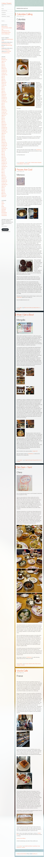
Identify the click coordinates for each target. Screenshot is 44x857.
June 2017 (3, 170)
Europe (3, 206)
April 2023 (3, 79)
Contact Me (4, 12)
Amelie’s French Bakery (21, 838)
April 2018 (3, 155)
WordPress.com (34, 853)
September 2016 (4, 184)
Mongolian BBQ (35, 460)
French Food (19, 847)
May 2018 (3, 154)
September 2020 (4, 113)
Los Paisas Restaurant (20, 163)
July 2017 (3, 169)
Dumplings (18, 664)
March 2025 (4, 58)
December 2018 (4, 143)
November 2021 (4, 98)
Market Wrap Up (4, 26)
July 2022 (3, 86)
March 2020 (4, 122)
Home (3, 8)
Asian (2, 204)
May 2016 (3, 190)
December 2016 (4, 180)
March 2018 (4, 157)
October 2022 (4, 85)
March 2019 (4, 140)
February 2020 (4, 124)
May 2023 (3, 77)
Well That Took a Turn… (6, 30)
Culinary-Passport (6, 3)
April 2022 (3, 91)
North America (4, 212)
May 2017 (3, 172)
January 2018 (4, 160)
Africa (21, 307)
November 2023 (4, 71)
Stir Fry (39, 460)
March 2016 (4, 193)
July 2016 (3, 187)
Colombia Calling (24, 14)
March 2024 (4, 67)
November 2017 (4, 163)
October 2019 (4, 130)
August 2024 (4, 61)
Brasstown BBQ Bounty (6, 33)
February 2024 (4, 68)
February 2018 (4, 158)
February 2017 (4, 176)
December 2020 (4, 110)
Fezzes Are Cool (24, 169)
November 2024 (4, 59)
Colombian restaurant (34, 162)
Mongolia (31, 460)
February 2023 (4, 82)
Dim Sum (39, 663)
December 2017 (4, 161)
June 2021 (3, 103)
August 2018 (4, 149)
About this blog (4, 10)
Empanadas (39, 162)
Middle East (4, 210)
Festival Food (4, 207)
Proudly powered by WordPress (21, 853)
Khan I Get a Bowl (25, 314)
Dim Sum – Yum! (24, 467)
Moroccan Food (27, 307)
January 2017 (4, 178)
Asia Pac (21, 460)
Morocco (38, 307)
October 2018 (4, 146)
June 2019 (3, 136)
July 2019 (3, 134)
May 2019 (3, 137)
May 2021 (3, 104)
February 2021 (4, 109)
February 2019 (4, 142)
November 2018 (4, 145)
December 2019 (4, 127)
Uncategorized (4, 215)
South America (22, 162)
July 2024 (3, 62)
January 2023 (4, 83)
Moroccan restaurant (33, 307)
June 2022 (3, 88)
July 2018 (3, 151)
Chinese (36, 663)
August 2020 (4, 115)
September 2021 (4, 101)
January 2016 (4, 196)
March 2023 (4, 80)
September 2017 (4, 166)
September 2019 (4, 131)
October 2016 (4, 183)
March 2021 (4, 107)
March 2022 (4, 92)
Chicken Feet (31, 663)
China (34, 663)
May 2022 (3, 89)
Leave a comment (26, 163)
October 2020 (4, 112)
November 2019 (4, 128)
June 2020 (3, 118)
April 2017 (3, 173)
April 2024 (3, 65)
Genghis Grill (35, 451)
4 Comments (23, 664)
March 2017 (4, 175)
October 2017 (4, 164)
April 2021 (3, 106)
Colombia (28, 162)
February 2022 (4, 94)
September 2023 (4, 74)
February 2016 (4, 195)
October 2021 (4, 100)
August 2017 (4, 167)
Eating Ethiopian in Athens (6, 32)
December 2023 (4, 70)
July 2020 (3, 116)
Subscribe (5, 229)
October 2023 (4, 73)
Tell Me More (4, 14)
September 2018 (4, 148)
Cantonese (26, 663)
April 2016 (3, 192)
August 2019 (4, 133)
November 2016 (4, 181)
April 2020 (3, 121)
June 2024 (3, 64)
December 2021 (4, 97)
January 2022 (4, 95)
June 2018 (3, 152)
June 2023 (3, 76)
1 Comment (23, 847)
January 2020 (4, 125)
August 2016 (4, 186)
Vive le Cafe (22, 670)
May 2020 (3, 119)
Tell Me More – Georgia (6, 16)
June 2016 (3, 189)
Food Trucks (4, 209)
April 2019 (3, 139)
